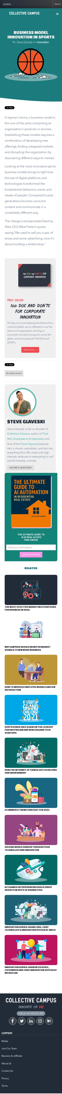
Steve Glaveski (25, 42)
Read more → (30, 350)
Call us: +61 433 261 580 (31, 1013)
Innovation (43, 42)
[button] (57, 14)
